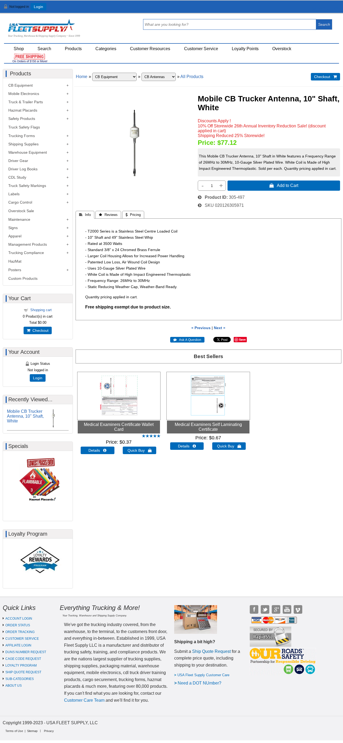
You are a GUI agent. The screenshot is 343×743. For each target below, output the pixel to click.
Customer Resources (150, 48)
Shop (19, 48)
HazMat (14, 261)
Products (73, 48)
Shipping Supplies (23, 144)
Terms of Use (14, 731)
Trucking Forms (21, 136)
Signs (13, 228)
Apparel (14, 236)
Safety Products (21, 118)
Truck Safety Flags (24, 127)
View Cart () (324, 9)
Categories (105, 48)
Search (44, 48)
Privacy (49, 731)
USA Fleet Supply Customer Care (203, 675)
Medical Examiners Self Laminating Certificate (208, 427)
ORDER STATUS (17, 625)
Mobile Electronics (23, 93)
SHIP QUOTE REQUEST (23, 672)
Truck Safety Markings (27, 185)
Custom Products (23, 278)
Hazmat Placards (22, 110)
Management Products (27, 244)
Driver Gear (18, 161)
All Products (191, 76)
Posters (14, 270)
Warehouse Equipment (27, 152)
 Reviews (108, 214)
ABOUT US (13, 685)
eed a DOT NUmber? (201, 683)
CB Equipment (20, 85)
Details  (97, 450)
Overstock (281, 48)
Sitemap (32, 731)
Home (81, 76)
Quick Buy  (140, 450)
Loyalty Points (245, 48)
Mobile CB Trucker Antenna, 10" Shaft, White (25, 416)
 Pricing (133, 214)
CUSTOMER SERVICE (22, 639)
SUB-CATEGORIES (19, 679)
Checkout (39, 330)
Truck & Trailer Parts (25, 102)
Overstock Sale (21, 211)
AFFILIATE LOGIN (18, 645)
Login (38, 7)
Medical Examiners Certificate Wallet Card (119, 427)
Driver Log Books (23, 169)
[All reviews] (151, 436)
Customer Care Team (84, 700)
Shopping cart (41, 310)
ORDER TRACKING (20, 632)
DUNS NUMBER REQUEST (25, 652)
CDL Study (17, 177)
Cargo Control (20, 202)
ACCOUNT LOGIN (18, 618)
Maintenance (19, 219)
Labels (14, 194)
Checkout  (325, 77)
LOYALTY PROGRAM (21, 665)
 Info (85, 214)
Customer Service (201, 48)
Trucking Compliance (26, 253)
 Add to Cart (283, 185)
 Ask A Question (187, 339)
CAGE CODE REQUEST (23, 659)
